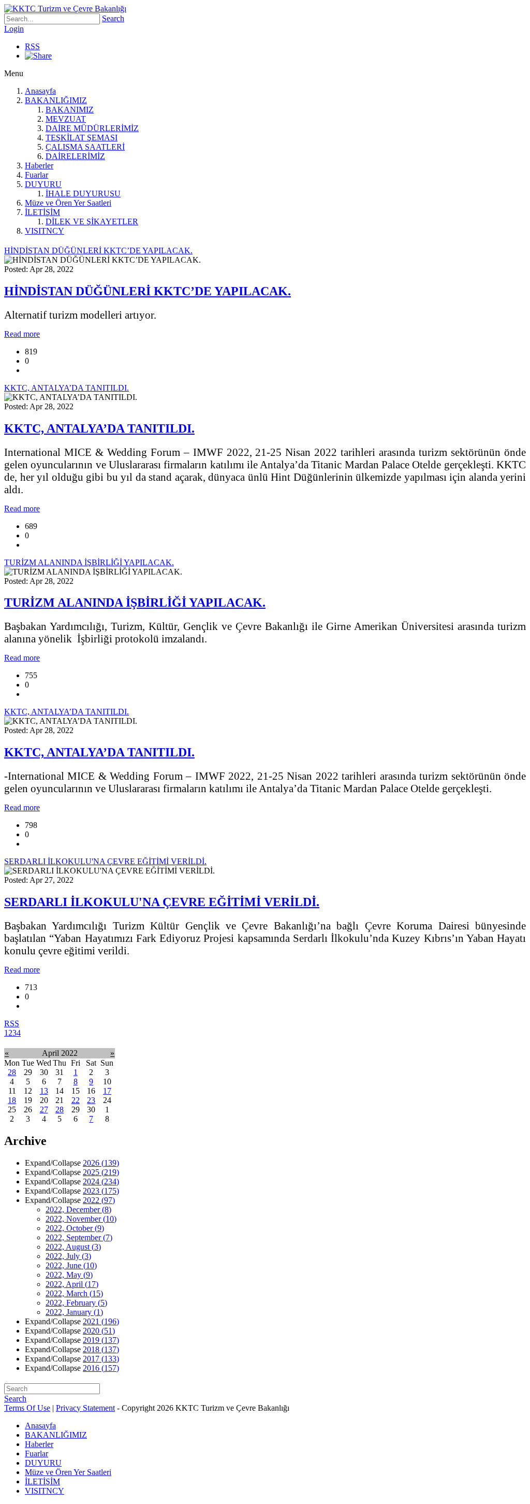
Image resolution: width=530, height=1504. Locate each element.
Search (113, 18)
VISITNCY (44, 230)
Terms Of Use (27, 1407)
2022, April (72, 1284)
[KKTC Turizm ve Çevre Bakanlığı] (65, 8)
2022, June (71, 1265)
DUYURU (43, 184)
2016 (101, 1368)
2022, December (78, 1209)
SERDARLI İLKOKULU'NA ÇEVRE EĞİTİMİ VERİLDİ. (161, 902)
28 (12, 1072)
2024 (101, 1181)
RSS (32, 46)
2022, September (79, 1237)
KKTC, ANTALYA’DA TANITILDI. (99, 428)
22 (75, 1100)
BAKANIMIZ (70, 109)
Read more (22, 334)
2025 (101, 1172)
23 (91, 1100)
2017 (101, 1358)
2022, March (74, 1293)
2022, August (73, 1246)
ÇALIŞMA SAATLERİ (85, 146)
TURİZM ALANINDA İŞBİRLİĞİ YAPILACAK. (135, 602)
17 (107, 1090)
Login (14, 28)
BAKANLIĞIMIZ (56, 100)
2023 (101, 1190)
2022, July (68, 1256)
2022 (99, 1200)
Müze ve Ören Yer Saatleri (68, 202)
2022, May (69, 1274)
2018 (101, 1349)
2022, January (74, 1312)
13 (44, 1090)
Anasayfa (40, 91)
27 (44, 1109)
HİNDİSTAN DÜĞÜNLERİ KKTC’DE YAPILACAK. (147, 291)
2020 (99, 1330)
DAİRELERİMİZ (75, 156)
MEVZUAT (66, 118)
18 (12, 1100)
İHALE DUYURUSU (83, 193)
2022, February (76, 1302)
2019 (101, 1340)
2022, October (75, 1228)
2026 (101, 1162)
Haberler (39, 165)
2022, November (81, 1218)
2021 (101, 1321)
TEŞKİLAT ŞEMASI (81, 137)
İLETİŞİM (42, 212)
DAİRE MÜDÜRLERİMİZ (92, 128)
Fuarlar (36, 174)
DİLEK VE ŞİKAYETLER (92, 221)
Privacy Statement (85, 1407)
